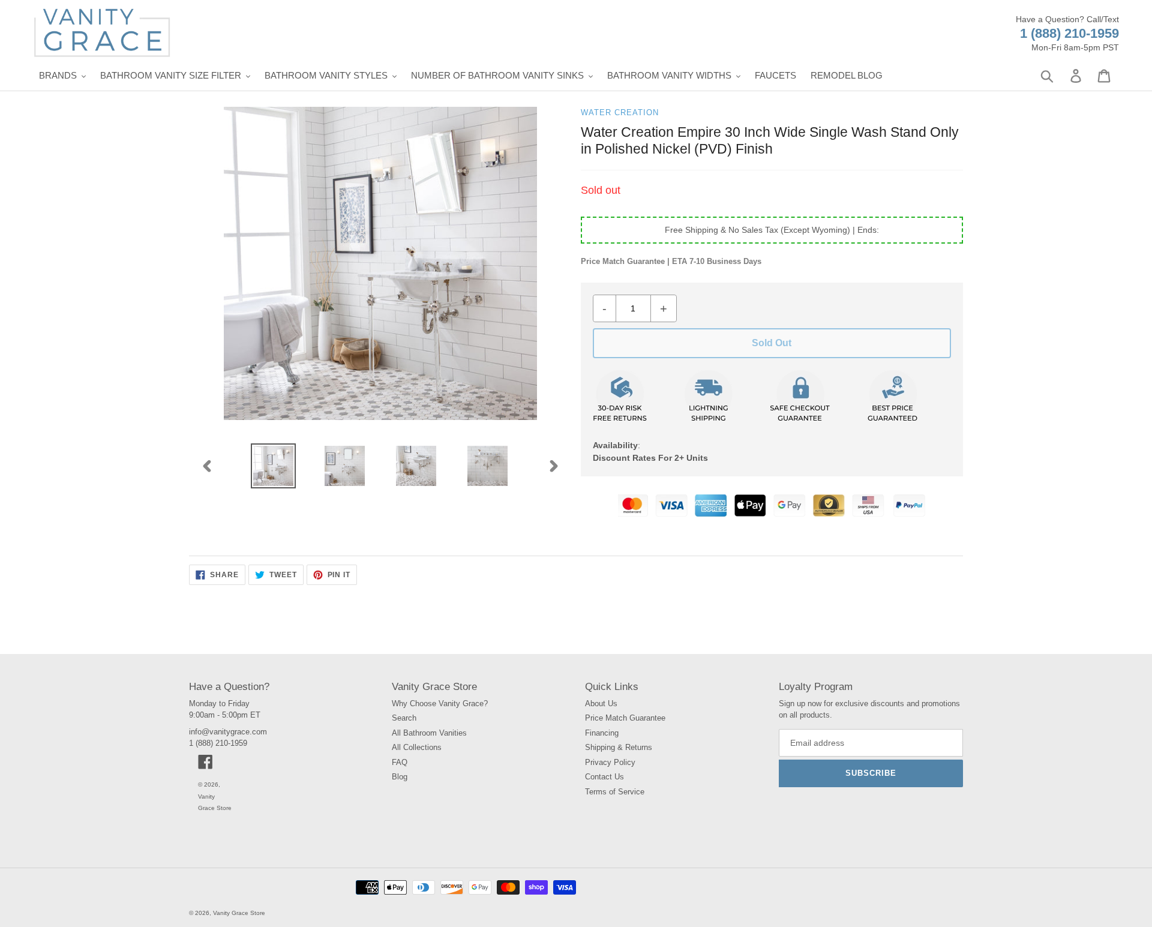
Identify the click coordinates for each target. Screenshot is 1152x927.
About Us (601, 703)
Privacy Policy (610, 762)
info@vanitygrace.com (228, 731)
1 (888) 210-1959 (1069, 33)
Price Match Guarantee (625, 717)
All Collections (417, 747)
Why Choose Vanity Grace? (440, 703)
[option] (273, 465)
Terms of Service (614, 791)
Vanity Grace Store (239, 913)
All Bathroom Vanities (429, 732)
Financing (602, 732)
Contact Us (604, 776)
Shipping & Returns (618, 747)
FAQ (399, 762)
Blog (399, 776)
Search (404, 717)
